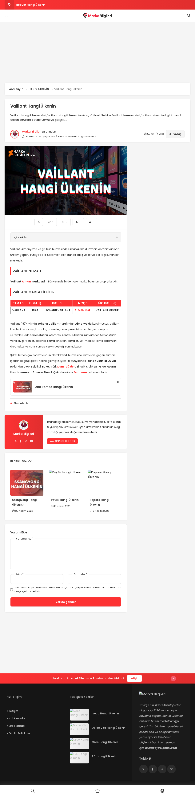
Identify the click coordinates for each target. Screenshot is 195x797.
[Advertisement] (97, 52)
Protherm (80, 372)
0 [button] (64, 221)
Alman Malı (20, 403)
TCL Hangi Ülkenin (104, 756)
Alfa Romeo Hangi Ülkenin (54, 387)
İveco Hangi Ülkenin (105, 713)
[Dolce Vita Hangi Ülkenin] (79, 729)
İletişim (134, 678)
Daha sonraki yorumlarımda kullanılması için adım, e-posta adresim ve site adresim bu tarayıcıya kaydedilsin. (67, 589)
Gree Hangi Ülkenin (105, 742)
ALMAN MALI (83, 310)
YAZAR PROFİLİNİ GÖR (62, 441)
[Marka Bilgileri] (97, 15)
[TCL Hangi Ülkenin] (79, 757)
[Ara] (32, 791)
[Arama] (188, 15)
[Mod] (162, 791)
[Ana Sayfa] (97, 791)
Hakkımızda (17, 718)
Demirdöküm (66, 366)
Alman (26, 281)
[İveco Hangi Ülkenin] (79, 715)
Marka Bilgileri (31, 132)
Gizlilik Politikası (19, 733)
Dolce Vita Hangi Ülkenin (108, 728)
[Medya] (143, 769)
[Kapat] (173, 678)
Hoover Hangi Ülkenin (31, 5)
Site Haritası (17, 726)
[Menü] (6, 15)
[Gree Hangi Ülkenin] (79, 743)
